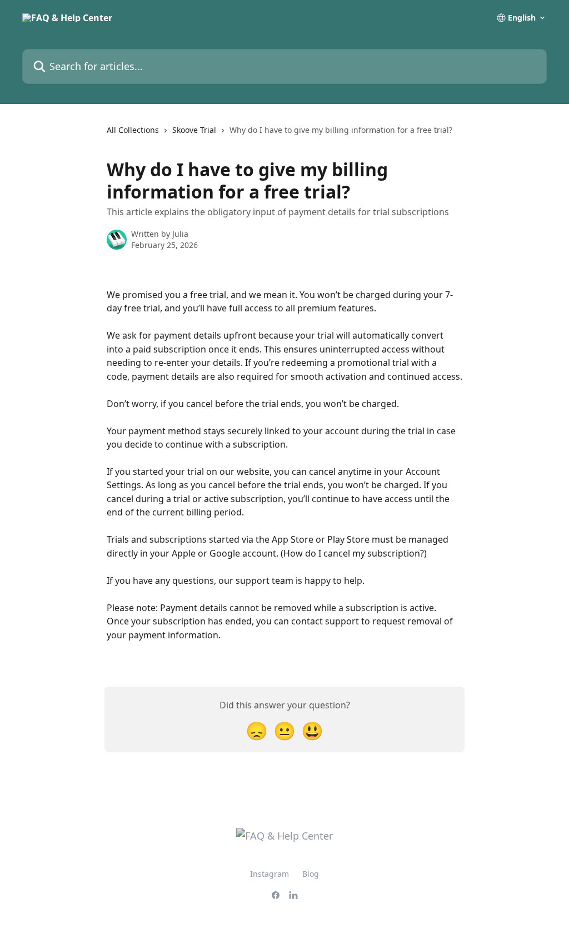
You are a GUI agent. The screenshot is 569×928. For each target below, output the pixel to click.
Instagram (269, 874)
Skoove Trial (194, 130)
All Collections (133, 130)
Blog (310, 874)
